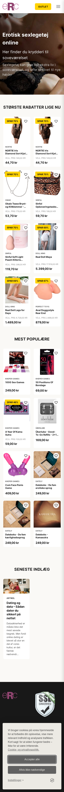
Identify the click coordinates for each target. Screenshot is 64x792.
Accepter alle (32, 759)
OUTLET (43, 6)
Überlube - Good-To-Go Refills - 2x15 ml (47, 434)
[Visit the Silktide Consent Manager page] (52, 780)
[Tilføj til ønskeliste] (26, 121)
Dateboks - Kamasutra (42, 536)
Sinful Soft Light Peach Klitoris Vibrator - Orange (15, 259)
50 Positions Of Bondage (44, 384)
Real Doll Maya (44, 256)
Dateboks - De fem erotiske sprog (46, 486)
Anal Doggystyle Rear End (45, 311)
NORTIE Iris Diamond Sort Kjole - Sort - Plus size (46, 153)
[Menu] (58, 6)
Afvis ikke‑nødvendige (32, 769)
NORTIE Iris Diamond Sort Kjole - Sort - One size (16, 153)
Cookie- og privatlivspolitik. (23, 749)
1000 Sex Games (14, 382)
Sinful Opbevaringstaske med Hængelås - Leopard (46, 208)
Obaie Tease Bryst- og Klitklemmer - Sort (15, 206)
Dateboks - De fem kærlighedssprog (15, 536)
